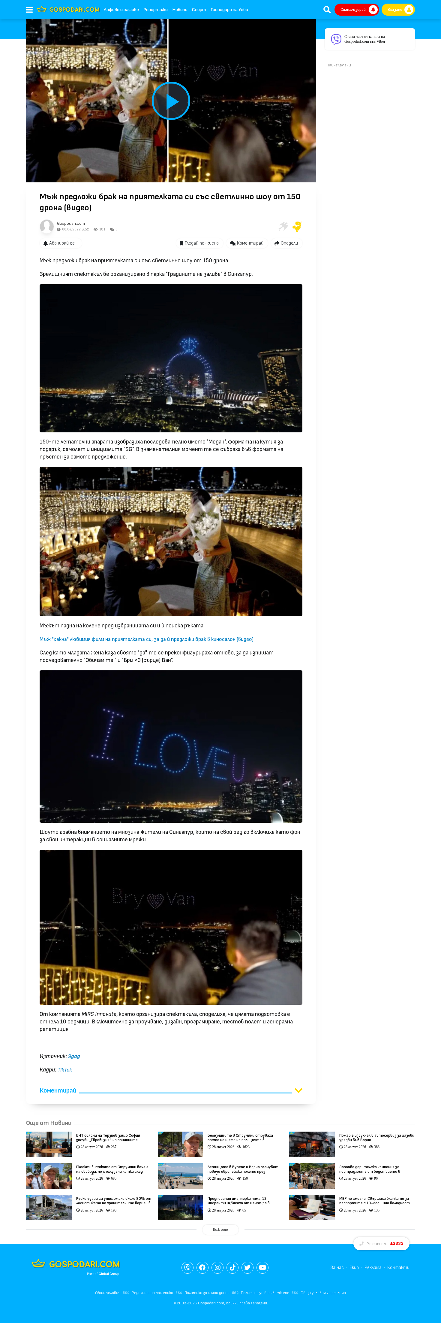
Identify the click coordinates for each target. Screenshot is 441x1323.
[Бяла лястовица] (282, 226)
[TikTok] (232, 1268)
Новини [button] (180, 10)
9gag (74, 1056)
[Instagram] (218, 1268)
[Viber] (188, 1268)
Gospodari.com (71, 223)
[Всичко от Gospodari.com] (47, 226)
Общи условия (107, 1293)
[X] (248, 1268)
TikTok (65, 1070)
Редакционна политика (152, 1293)
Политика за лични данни (207, 1293)
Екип (354, 1267)
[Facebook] (202, 1268)
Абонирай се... (63, 243)
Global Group (109, 1274)
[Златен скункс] (297, 226)
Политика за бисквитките (265, 1293)
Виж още (220, 1229)
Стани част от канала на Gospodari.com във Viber (364, 39)
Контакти (398, 1267)
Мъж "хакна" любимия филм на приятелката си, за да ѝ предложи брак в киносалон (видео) (147, 639)
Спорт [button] (199, 10)
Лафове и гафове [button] (121, 10)
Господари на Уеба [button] (229, 10)
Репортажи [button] (155, 10)
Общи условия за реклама (323, 1293)
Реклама (373, 1267)
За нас (337, 1267)
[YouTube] (262, 1268)
